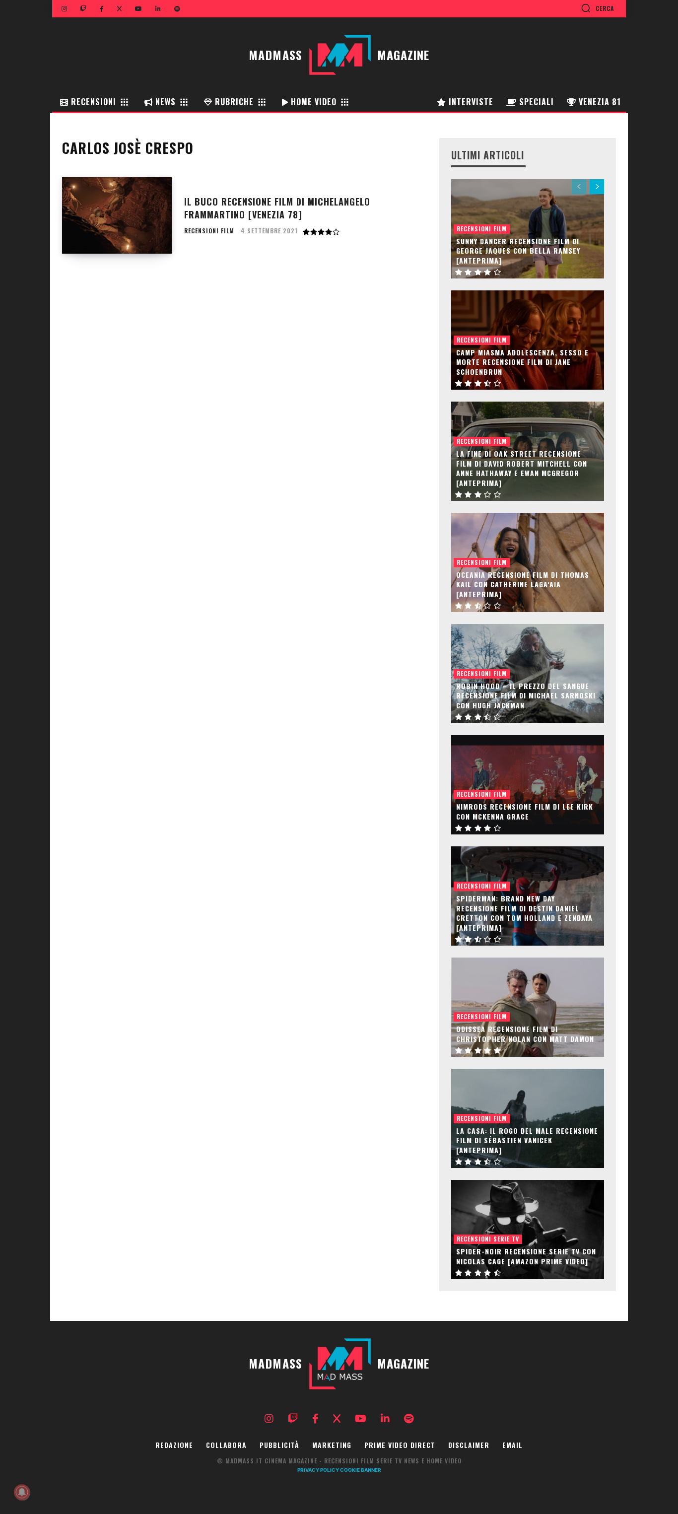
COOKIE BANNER (360, 1470)
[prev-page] (579, 186)
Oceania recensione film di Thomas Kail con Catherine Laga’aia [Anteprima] (522, 584)
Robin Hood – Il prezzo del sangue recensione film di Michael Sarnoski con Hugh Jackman (526, 695)
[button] (597, 8)
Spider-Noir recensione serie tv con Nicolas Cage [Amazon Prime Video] (526, 1256)
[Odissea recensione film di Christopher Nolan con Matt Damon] (527, 1007)
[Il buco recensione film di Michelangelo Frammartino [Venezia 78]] (117, 215)
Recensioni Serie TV (488, 1239)
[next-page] (597, 186)
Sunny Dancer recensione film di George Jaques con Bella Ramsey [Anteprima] (518, 251)
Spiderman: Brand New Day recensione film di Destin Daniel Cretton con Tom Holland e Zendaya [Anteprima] (524, 913)
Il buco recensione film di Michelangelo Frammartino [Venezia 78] (277, 207)
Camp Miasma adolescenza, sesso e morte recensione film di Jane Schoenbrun (522, 362)
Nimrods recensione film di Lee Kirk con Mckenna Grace (524, 811)
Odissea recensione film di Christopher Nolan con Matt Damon (525, 1034)
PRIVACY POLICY (318, 1470)
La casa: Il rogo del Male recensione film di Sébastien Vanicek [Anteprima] (527, 1140)
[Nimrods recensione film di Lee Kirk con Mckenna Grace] (527, 784)
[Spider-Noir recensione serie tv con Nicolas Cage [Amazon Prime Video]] (527, 1229)
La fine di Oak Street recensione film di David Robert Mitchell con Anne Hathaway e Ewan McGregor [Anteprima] (521, 468)
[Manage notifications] (22, 1492)
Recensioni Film (209, 231)
